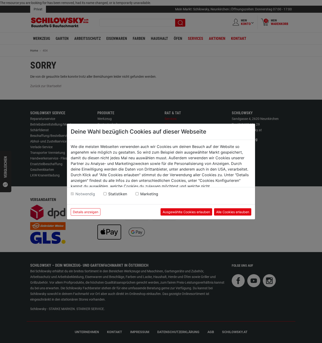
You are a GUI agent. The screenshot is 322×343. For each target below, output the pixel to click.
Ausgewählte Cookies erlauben (186, 212)
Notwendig (85, 194)
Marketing (149, 194)
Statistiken (117, 194)
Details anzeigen (85, 212)
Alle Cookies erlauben (232, 212)
